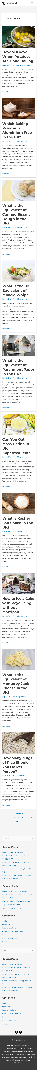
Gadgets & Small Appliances (12, 931)
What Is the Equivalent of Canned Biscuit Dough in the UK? (16, 214)
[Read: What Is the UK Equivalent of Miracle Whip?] (18, 271)
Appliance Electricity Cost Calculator (15, 891)
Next (18, 821)
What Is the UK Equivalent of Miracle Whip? (16, 290)
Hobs (4, 935)
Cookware (6, 924)
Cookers (5, 921)
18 (31, 817)
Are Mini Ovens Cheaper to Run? (14, 852)
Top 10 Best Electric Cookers (12, 908)
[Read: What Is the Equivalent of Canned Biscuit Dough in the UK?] (18, 190)
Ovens (4, 942)
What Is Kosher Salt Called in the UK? (17, 522)
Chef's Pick (12, 3)
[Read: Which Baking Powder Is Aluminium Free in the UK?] (18, 108)
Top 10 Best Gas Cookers (11, 905)
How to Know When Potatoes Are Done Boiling (17, 56)
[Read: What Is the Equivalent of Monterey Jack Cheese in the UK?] (18, 659)
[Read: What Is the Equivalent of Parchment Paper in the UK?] (18, 345)
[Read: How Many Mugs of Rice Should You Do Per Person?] (18, 743)
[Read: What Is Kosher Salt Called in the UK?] (18, 503)
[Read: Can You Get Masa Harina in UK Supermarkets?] (18, 424)
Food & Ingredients (23, 65)
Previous (18, 814)
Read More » (6, 92)
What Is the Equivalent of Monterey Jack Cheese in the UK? (15, 684)
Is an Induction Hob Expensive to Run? (16, 901)
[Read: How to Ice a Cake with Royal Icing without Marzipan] (18, 583)
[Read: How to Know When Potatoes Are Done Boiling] (18, 37)
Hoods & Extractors (9, 938)
